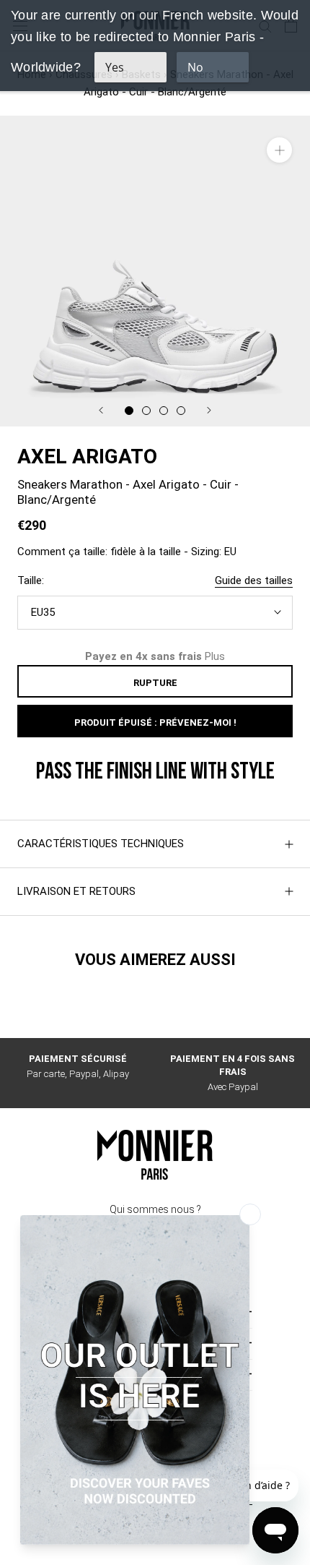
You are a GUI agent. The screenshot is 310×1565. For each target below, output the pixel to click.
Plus (215, 656)
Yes (114, 67)
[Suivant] (209, 410)
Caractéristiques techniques (100, 843)
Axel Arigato (87, 456)
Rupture (155, 682)
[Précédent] (101, 410)
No (195, 67)
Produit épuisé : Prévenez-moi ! (155, 722)
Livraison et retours (76, 891)
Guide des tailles (254, 580)
